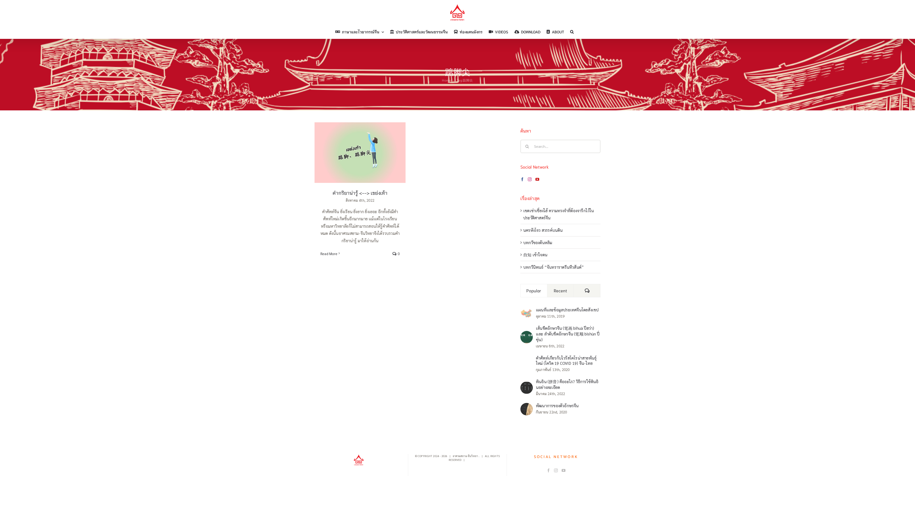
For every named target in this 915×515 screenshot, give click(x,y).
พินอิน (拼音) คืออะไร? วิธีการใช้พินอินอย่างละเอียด (567, 384)
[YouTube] (537, 179)
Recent (560, 290)
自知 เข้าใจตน (535, 254)
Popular (533, 290)
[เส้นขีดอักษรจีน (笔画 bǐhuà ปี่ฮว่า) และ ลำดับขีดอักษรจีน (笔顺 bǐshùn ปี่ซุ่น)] (526, 334)
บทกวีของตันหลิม (537, 242)
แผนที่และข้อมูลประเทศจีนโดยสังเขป (567, 309)
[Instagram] (530, 179)
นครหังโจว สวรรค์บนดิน (543, 230)
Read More (328, 253)
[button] (572, 32)
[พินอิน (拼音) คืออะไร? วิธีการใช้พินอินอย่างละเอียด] (526, 385)
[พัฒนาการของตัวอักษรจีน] (526, 406)
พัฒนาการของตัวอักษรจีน (557, 405)
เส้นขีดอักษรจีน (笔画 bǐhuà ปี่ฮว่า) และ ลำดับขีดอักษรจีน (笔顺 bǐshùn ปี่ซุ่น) (568, 333)
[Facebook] (522, 179)
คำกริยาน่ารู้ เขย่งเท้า (360, 148)
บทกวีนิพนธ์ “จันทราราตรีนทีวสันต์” (553, 267)
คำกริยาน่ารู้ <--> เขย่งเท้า (360, 193)
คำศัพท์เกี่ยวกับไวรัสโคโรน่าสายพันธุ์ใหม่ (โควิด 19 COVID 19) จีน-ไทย (566, 360)
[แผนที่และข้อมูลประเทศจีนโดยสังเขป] (526, 312)
